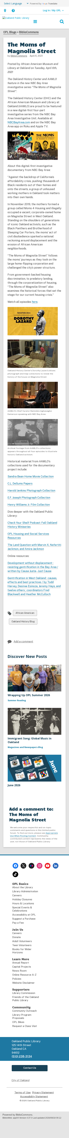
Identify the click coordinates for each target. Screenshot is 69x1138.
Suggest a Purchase (24, 918)
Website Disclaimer (23, 982)
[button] (5, 10)
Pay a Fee (18, 922)
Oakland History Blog (23, 622)
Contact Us (29, 1068)
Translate (52, 3)
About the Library (22, 887)
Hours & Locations (23, 903)
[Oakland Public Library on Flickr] (31, 866)
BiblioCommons (29, 32)
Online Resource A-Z (24, 974)
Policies (16, 978)
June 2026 (14, 785)
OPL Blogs (9, 32)
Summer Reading (17, 700)
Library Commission (23, 993)
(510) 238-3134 (22, 1056)
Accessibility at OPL (24, 914)
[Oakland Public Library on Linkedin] (55, 866)
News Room (19, 970)
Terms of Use (22, 1092)
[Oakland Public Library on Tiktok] (15, 874)
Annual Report (20, 962)
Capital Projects (21, 966)
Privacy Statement (43, 1092)
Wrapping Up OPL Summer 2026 (29, 695)
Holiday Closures (22, 899)
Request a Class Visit (24, 1026)
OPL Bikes (18, 1022)
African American (24, 613)
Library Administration (25, 891)
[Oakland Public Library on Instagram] (39, 866)
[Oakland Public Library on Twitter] (23, 866)
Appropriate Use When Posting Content (34, 834)
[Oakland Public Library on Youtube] (47, 866)
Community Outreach (24, 1010)
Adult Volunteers (22, 941)
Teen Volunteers (21, 945)
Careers (17, 895)
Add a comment (23, 641)
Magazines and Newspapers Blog (25, 747)
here (35, 301)
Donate (16, 937)
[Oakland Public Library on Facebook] (15, 866)
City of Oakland (20, 1080)
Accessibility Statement (34, 1096)
